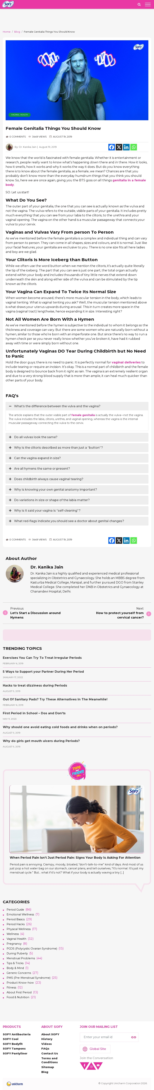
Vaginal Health (19, 115)
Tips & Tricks (15, 963)
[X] (119, 147)
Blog (17, 31)
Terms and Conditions (49, 1060)
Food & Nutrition (18, 997)
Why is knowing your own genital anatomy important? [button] (55, 489)
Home (7, 31)
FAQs (45, 1048)
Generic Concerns (19, 973)
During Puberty (17, 953)
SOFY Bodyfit (13, 1044)
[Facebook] (111, 147)
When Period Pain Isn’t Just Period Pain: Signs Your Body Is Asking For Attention (75, 857)
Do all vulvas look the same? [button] (35, 437)
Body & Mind (15, 968)
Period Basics (16, 919)
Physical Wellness (19, 929)
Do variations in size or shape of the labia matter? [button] (52, 500)
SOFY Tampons (14, 1048)
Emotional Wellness (20, 914)
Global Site (98, 1049)
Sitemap (47, 1067)
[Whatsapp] (133, 147)
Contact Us (49, 1053)
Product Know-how (20, 982)
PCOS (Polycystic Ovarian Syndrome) (32, 948)
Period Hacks (16, 924)
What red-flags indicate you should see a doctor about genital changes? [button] (69, 521)
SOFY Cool (10, 1039)
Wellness (13, 934)
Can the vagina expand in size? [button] (37, 458)
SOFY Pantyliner (15, 1053)
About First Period (19, 992)
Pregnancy (14, 943)
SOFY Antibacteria (17, 1034)
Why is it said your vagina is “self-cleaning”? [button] (47, 510)
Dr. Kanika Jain (27, 147)
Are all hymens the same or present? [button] (42, 468)
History (46, 1039)
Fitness (11, 987)
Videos (46, 1044)
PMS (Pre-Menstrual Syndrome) (28, 977)
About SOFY (50, 1034)
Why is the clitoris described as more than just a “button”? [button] (58, 447)
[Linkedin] (126, 147)
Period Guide (15, 909)
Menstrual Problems (21, 958)
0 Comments (17, 136)
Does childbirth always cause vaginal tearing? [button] (48, 479)
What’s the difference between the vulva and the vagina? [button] (57, 406)
